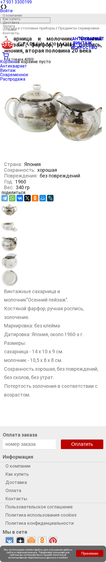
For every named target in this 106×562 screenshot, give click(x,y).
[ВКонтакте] (20, 198)
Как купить (12, 19)
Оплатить (82, 444)
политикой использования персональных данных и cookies (38, 556)
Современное (14, 74)
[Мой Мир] (42, 198)
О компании (12, 15)
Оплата (9, 26)
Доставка (11, 22)
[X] (27, 198)
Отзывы (10, 29)
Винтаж (8, 70)
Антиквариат (13, 66)
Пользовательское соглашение (39, 506)
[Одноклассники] (35, 198)
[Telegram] (4, 198)
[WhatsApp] (12, 198)
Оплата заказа (20, 435)
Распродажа (12, 79)
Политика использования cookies (41, 515)
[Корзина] (53, 55)
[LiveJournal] (50, 198)
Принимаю (89, 553)
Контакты (11, 33)
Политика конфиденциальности (39, 523)
